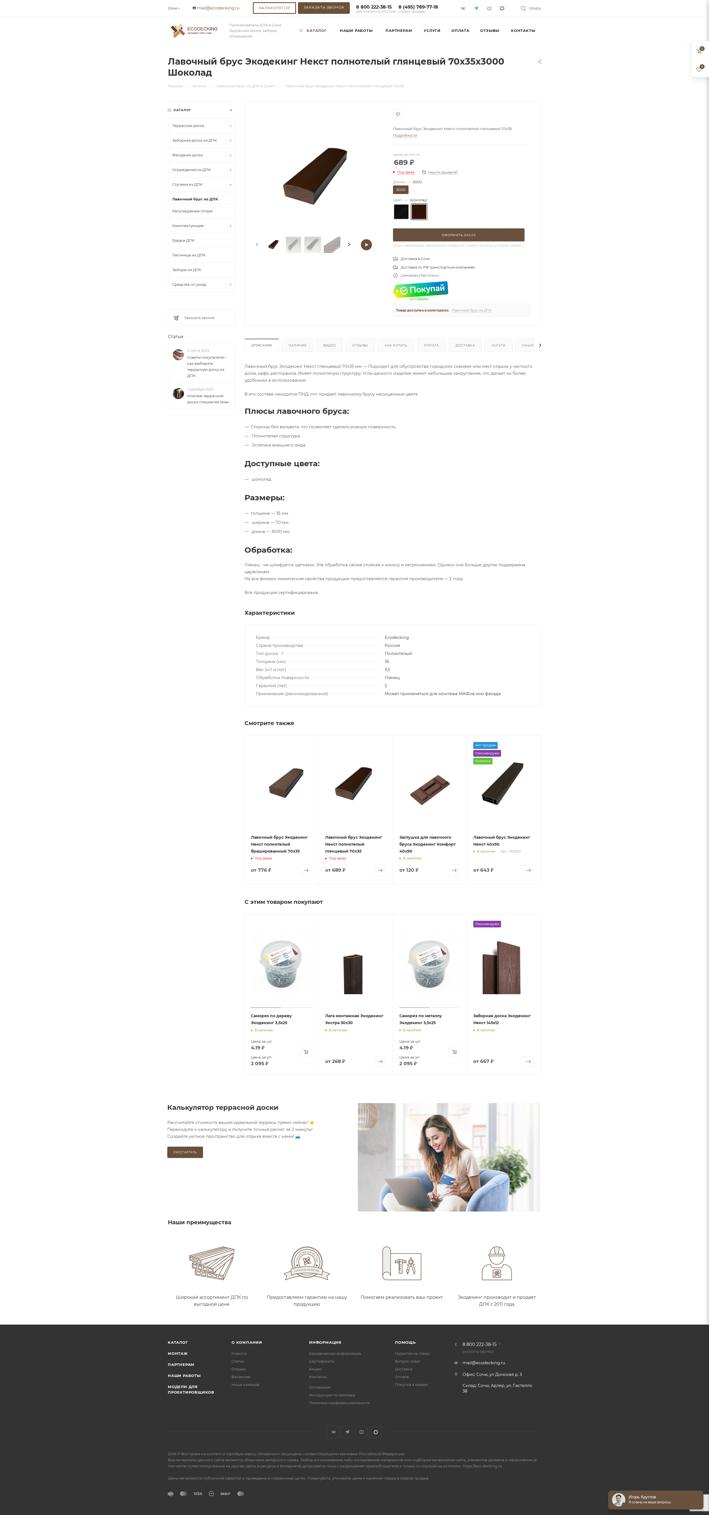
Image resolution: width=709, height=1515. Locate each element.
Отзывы (360, 345)
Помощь (405, 1342)
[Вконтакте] (463, 8)
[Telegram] (476, 8)
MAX (502, 8)
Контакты (318, 1376)
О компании (247, 1342)
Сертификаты (322, 1361)
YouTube (362, 1432)
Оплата (431, 345)
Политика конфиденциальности (339, 1403)
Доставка (465, 345)
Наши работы (184, 1375)
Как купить (396, 345)
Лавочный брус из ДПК (472, 310)
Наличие (298, 345)
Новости (239, 1353)
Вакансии (241, 1376)
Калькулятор (274, 8)
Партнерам (181, 1364)
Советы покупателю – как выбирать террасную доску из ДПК (207, 366)
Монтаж (178, 1353)
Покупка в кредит (411, 1384)
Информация (325, 1342)
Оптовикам (319, 1387)
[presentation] (256, 244)
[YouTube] (489, 8)
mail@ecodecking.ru (218, 8)
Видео (329, 345)
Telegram (347, 1432)
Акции (315, 1369)
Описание (261, 345)
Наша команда (246, 1384)
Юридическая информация (335, 1353)
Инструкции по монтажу (332, 1395)
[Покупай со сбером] (420, 291)
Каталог (178, 1342)
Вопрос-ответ (407, 1361)
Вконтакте (333, 1432)
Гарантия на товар (412, 1353)
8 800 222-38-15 (376, 9)
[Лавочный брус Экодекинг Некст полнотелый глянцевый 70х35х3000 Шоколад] (318, 178)
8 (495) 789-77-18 (418, 9)
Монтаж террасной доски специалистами (208, 399)
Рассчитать (185, 1152)
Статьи (175, 336)
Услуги (499, 345)
